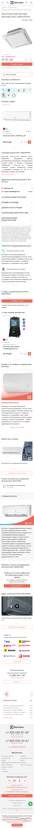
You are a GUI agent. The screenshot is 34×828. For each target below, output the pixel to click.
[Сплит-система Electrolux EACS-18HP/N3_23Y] (17, 116)
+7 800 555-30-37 (17, 740)
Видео (23, 760)
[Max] (14, 780)
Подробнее (17, 662)
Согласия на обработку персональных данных (17, 820)
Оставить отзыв (17, 301)
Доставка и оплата (8, 756)
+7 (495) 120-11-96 (17, 675)
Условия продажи (17, 803)
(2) (30, 131)
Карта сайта (17, 805)
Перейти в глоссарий (17, 427)
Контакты (24, 762)
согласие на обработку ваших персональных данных (16, 818)
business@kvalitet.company (17, 792)
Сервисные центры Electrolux (11, 762)
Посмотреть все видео (17, 627)
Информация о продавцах (19, 822)
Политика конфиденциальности (17, 800)
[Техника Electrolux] (17, 2)
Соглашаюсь (17, 825)
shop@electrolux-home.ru (17, 787)
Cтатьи (4, 769)
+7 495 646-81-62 (17, 732)
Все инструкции (11, 74)
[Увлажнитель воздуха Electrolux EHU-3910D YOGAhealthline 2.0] (17, 327)
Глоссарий (5, 771)
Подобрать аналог (17, 64)
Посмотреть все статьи (17, 473)
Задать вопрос (17, 586)
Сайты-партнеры (26, 765)
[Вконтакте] (9, 780)
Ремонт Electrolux (7, 765)
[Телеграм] (24, 780)
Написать (17, 682)
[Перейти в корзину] (31, 2)
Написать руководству (17, 796)
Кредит (4, 760)
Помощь (23, 756)
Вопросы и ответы (26, 758)
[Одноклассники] (19, 780)
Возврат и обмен (7, 767)
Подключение (6, 758)
